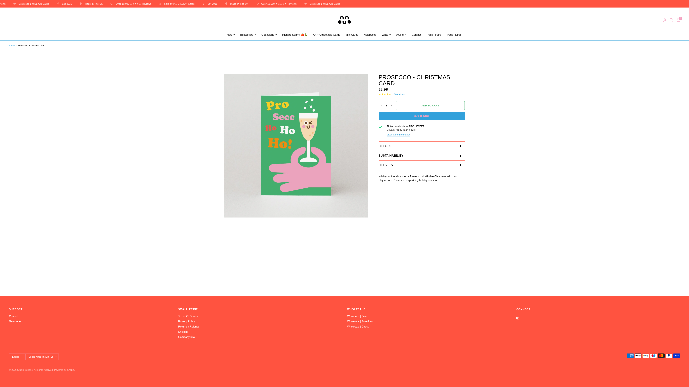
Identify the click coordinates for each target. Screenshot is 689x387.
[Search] (671, 20)
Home (12, 45)
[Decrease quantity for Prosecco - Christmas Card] (381, 105)
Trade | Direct (454, 34)
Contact (416, 34)
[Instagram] (520, 318)
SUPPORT (16, 309)
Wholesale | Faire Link (360, 321)
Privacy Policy (186, 321)
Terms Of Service (188, 316)
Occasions (267, 34)
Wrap (385, 34)
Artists (400, 34)
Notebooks (370, 34)
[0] (677, 20)
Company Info (186, 336)
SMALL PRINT (188, 309)
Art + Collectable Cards (326, 34)
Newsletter (15, 321)
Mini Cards (352, 34)
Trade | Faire (433, 34)
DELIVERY (386, 165)
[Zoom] (360, 81)
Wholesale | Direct (358, 326)
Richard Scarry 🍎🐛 (295, 34)
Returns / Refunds (189, 326)
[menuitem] (231, 35)
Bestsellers (246, 34)
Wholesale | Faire (357, 316)
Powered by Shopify (64, 370)
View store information (398, 134)
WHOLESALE (356, 309)
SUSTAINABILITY (391, 155)
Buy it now (422, 115)
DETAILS (385, 146)
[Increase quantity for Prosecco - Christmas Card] (391, 105)
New (229, 34)
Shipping (183, 331)
